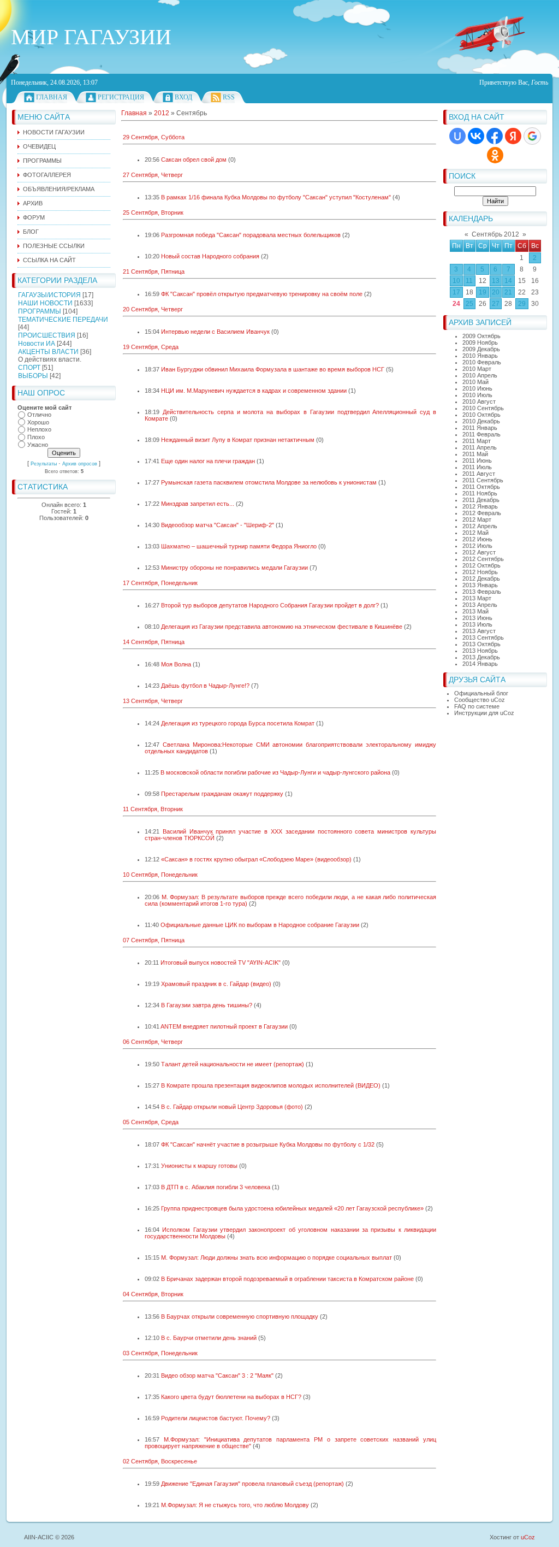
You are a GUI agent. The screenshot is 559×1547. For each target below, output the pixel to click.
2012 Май (475, 532)
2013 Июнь (477, 618)
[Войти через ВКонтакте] (476, 136)
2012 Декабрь (481, 578)
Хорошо (38, 422)
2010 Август (479, 401)
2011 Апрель (479, 447)
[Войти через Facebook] (494, 136)
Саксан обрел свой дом (194, 159)
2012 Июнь (477, 539)
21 (508, 292)
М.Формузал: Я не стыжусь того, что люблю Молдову (235, 1505)
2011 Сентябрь (482, 480)
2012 (161, 113)
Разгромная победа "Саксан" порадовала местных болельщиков (251, 235)
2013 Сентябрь (483, 637)
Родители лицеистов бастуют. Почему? (215, 1418)
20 (495, 292)
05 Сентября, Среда (151, 1122)
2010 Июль (477, 395)
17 (456, 292)
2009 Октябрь (481, 336)
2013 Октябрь (481, 644)
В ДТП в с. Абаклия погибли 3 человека (215, 1187)
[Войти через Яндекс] (513, 136)
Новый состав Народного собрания (210, 256)
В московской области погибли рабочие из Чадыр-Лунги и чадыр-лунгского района (275, 772)
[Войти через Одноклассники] (495, 155)
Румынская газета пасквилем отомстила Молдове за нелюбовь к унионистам (269, 482)
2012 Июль (477, 545)
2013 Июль (477, 624)
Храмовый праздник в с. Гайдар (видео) (216, 984)
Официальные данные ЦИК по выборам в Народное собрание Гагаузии (259, 925)
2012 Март (476, 519)
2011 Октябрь (481, 486)
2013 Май (475, 611)
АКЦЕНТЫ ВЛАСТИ (48, 352)
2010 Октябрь (481, 414)
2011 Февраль (481, 434)
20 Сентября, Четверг (153, 309)
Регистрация (121, 97)
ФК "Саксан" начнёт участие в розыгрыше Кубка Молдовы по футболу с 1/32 (267, 1144)
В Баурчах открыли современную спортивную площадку (239, 1316)
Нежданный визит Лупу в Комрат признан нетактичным (237, 439)
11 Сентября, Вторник (153, 809)
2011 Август (478, 473)
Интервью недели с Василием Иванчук (215, 331)
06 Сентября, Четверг (153, 1041)
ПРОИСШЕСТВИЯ (46, 335)
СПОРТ (29, 367)
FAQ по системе (476, 706)
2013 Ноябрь (480, 650)
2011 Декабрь (480, 500)
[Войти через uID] (457, 136)
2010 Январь (480, 355)
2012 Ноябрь (480, 572)
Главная (51, 97)
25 (469, 304)
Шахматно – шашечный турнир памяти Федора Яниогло (239, 546)
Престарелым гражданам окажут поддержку (222, 793)
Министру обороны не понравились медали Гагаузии (234, 567)
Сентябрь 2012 (495, 234)
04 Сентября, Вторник (153, 1294)
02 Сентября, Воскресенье (160, 1461)
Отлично (39, 414)
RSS (229, 97)
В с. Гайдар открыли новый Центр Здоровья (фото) (232, 1106)
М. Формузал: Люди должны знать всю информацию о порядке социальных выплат (276, 1257)
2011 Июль (477, 467)
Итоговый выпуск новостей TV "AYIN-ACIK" (220, 962)
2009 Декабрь (481, 349)
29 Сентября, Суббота (154, 137)
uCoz (528, 1537)
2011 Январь (479, 427)
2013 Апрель (479, 604)
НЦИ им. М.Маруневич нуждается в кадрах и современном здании (254, 390)
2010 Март (476, 368)
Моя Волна (176, 664)
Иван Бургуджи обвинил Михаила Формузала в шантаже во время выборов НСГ (272, 369)
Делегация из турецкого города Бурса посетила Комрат (237, 723)
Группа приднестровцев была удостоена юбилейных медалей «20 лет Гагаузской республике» (292, 1208)
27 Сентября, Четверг (153, 175)
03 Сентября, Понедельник (160, 1353)
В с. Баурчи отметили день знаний (209, 1338)
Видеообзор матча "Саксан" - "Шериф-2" (217, 525)
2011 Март (476, 441)
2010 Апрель (479, 375)
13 (495, 281)
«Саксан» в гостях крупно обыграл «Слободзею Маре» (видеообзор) (256, 859)
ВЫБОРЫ (33, 376)
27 (495, 304)
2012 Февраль (481, 513)
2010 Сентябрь (483, 408)
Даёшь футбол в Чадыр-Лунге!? (205, 685)
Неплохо (39, 430)
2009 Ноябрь (480, 342)
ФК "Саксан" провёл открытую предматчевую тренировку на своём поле (261, 294)
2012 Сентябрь (483, 559)
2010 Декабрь (481, 421)
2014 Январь (480, 663)
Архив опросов (79, 464)
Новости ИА (36, 343)
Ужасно (37, 444)
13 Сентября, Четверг (153, 701)
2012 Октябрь (481, 565)
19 (482, 292)
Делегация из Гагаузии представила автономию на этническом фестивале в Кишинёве (281, 626)
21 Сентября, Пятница (154, 271)
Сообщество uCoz (479, 699)
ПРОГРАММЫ (39, 311)
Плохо (36, 437)
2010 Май (475, 382)
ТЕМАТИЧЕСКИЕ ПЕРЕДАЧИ (63, 319)
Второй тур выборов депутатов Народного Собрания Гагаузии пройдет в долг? (270, 605)
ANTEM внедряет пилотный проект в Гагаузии (224, 1026)
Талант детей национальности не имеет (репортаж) (232, 1064)
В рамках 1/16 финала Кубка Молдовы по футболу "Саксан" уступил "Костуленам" (276, 197)
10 (456, 281)
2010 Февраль (481, 362)
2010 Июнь (477, 388)
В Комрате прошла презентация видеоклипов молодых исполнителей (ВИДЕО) (270, 1085)
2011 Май (475, 454)
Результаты (44, 464)
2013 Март (476, 598)
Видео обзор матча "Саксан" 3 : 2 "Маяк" (217, 1375)
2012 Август (479, 552)
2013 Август (479, 631)
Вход (183, 97)
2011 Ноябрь (479, 493)
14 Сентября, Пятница (154, 642)
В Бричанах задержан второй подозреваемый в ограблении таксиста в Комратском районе (287, 1279)
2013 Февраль (481, 591)
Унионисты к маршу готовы (199, 1165)
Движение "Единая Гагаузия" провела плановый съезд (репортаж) (252, 1483)
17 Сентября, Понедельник (160, 583)
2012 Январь (480, 506)
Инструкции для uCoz (484, 713)
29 (522, 304)
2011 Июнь (477, 460)
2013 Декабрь (481, 657)
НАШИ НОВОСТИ (45, 303)
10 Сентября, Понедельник (160, 874)
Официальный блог (481, 693)
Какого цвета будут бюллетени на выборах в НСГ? (231, 1397)
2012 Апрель (479, 526)
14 (508, 281)
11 (469, 281)
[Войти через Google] (532, 136)
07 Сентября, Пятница (154, 940)
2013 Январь (480, 585)
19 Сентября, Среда (151, 347)
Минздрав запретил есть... (197, 503)
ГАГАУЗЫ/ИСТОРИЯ (49, 295)
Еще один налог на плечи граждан (208, 461)
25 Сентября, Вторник (153, 212)
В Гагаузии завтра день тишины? (206, 1005)
